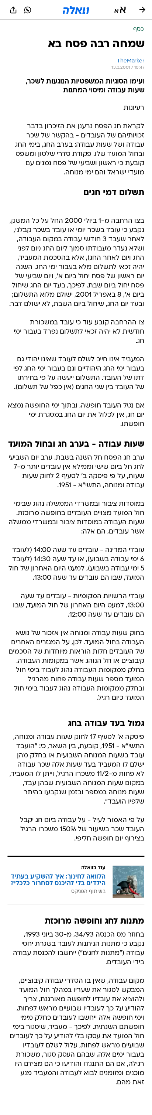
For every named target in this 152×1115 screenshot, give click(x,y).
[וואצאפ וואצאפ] (27, 10)
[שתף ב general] (13, 10)
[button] (120, 10)
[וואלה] (76, 10)
